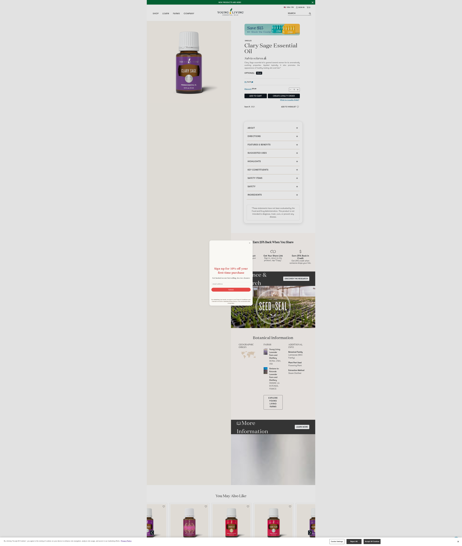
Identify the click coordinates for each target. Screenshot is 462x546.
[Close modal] (250, 243)
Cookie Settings (337, 541)
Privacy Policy (126, 541)
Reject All (354, 541)
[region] (231, 541)
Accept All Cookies (372, 541)
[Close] (458, 541)
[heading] (231, 270)
